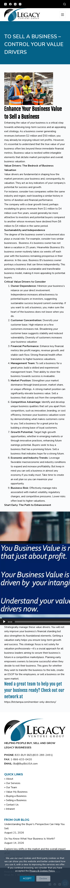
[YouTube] (15, 4)
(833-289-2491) (43, 755)
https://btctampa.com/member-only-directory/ (30, 702)
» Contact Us (11, 804)
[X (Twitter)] (5, 4)
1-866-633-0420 (21, 759)
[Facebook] (10, 4)
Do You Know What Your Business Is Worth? (29, 838)
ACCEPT (27, 878)
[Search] (64, 4)
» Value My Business (16, 792)
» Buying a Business (15, 796)
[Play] (4, 621)
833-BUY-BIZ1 (24, 755)
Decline (43, 878)
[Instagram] (20, 4)
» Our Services (12, 783)
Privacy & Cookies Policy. (42, 870)
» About (8, 779)
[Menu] (62, 14)
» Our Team (10, 787)
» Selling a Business (15, 800)
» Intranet (9, 809)
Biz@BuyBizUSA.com (25, 763)
